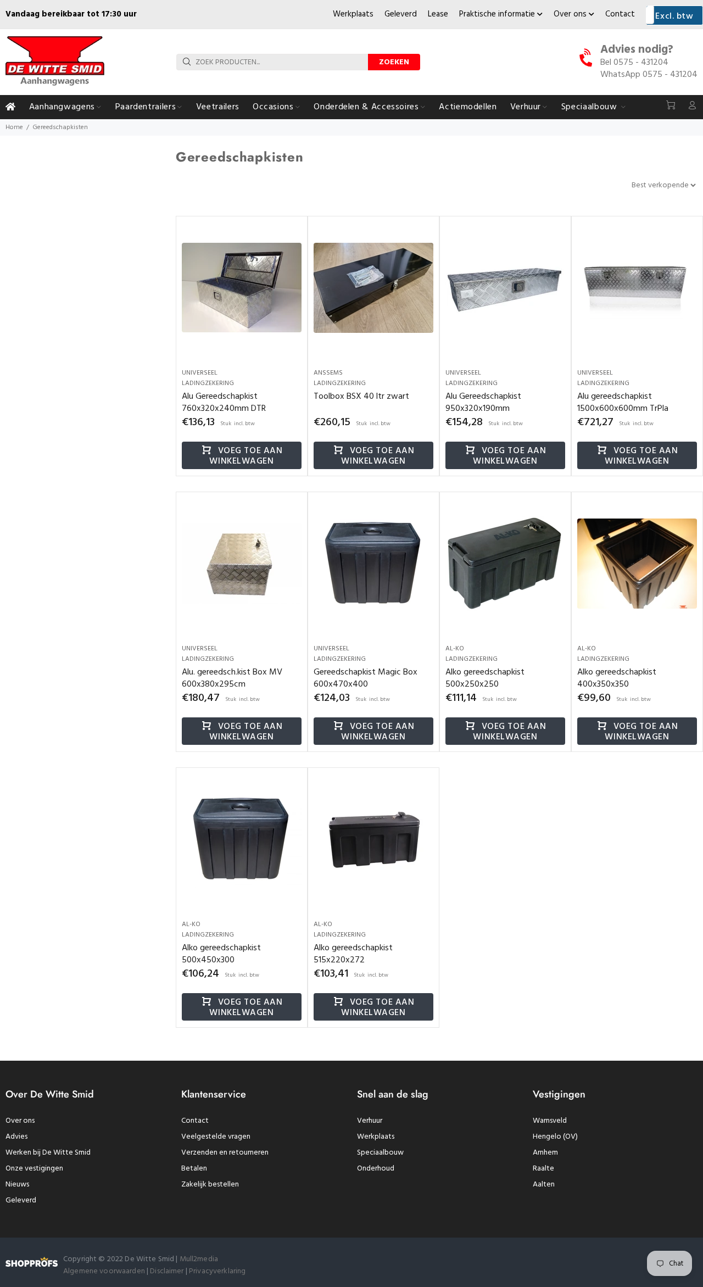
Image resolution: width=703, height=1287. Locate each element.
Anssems (328, 372)
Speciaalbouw (380, 1152)
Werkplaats (353, 14)
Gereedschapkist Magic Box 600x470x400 (365, 678)
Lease (438, 14)
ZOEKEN (394, 62)
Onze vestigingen (34, 1168)
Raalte (543, 1168)
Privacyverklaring (217, 1271)
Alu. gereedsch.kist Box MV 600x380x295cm (232, 678)
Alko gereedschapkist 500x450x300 (221, 954)
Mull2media (199, 1259)
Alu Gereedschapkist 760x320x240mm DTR (224, 402)
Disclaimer (168, 1271)
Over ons (571, 14)
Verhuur (369, 1121)
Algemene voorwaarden (104, 1271)
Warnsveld (550, 1121)
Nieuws (17, 1184)
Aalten (544, 1184)
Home (14, 127)
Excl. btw (674, 16)
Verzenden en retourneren (225, 1152)
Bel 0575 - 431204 (634, 62)
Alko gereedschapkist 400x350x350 (616, 678)
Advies (16, 1136)
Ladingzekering (208, 383)
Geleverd (400, 14)
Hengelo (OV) (555, 1136)
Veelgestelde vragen (215, 1136)
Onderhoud (375, 1168)
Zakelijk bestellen (210, 1184)
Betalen (194, 1168)
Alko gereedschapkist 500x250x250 (485, 678)
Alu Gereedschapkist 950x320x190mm (483, 402)
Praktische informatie (498, 14)
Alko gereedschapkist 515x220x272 (353, 954)
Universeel (199, 372)
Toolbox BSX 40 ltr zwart (361, 396)
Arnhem (545, 1152)
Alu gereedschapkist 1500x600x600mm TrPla (622, 402)
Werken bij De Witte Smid (48, 1152)
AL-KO (454, 648)
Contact (620, 14)
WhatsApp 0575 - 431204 (649, 75)
